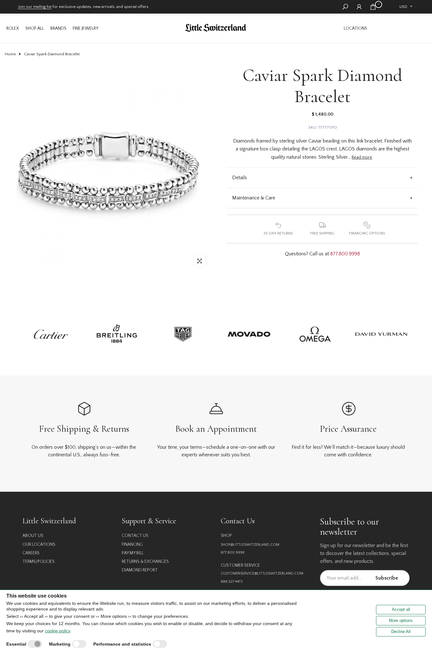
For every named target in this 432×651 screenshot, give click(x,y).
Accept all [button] (401, 609)
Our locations (38, 544)
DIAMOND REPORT (140, 570)
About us (32, 535)
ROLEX (12, 28)
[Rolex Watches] (399, 28)
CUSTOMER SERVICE (240, 565)
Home (10, 54)
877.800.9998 (345, 254)
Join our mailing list (35, 6)
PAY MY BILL (133, 553)
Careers (31, 553)
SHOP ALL (34, 28)
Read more (362, 157)
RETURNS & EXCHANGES (145, 561)
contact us (135, 535)
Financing (132, 544)
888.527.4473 (232, 582)
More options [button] (401, 620)
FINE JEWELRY (85, 28)
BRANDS (58, 28)
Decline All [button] (400, 631)
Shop (226, 535)
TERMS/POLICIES (38, 561)
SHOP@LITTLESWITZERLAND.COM (250, 545)
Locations (355, 28)
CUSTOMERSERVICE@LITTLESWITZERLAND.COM (262, 573)
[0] (373, 6)
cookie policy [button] (58, 630)
